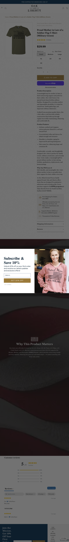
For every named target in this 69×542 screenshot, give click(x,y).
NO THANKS (8, 284)
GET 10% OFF (17, 280)
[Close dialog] (67, 250)
